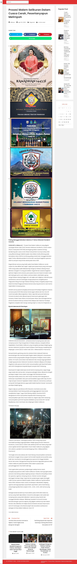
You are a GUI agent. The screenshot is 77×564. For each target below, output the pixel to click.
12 (61, 116)
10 (70, 114)
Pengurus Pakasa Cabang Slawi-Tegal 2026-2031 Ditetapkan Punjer (67, 35)
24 (70, 119)
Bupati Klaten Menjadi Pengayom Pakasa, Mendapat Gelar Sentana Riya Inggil (15, 548)
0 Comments (66, 26)
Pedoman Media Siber (66, 561)
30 (68, 122)
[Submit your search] (27, 2)
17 (70, 116)
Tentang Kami (44, 561)
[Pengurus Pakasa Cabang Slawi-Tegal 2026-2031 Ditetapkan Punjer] (60, 36)
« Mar (59, 125)
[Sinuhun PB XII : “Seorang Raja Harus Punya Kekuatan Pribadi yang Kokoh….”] (60, 90)
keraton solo (15, 512)
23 (68, 119)
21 (64, 119)
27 (62, 122)
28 (64, 122)
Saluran (43, 562)
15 (66, 116)
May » (63, 125)
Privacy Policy (51, 561)
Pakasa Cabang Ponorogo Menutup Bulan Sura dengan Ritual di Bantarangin (30, 547)
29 (66, 122)
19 (61, 119)
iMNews (13, 22)
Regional (32, 22)
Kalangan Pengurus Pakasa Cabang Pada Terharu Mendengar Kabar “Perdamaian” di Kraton (45, 548)
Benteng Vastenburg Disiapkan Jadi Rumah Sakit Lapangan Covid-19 (67, 51)
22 (66, 119)
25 (59, 122)
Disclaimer (58, 561)
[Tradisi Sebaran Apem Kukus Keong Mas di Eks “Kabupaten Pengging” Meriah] (60, 19)
